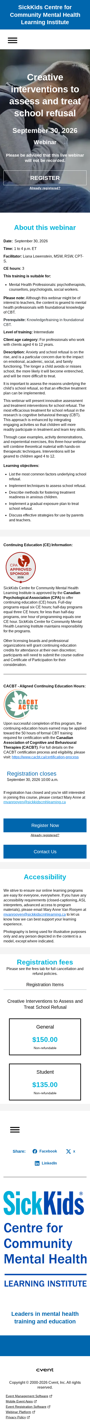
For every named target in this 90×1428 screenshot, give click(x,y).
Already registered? (45, 188)
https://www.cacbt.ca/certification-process (45, 757)
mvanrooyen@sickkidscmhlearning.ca (34, 914)
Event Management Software (27, 1396)
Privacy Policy (16, 1417)
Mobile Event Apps (19, 1401)
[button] (10, 39)
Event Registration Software (26, 1406)
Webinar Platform (18, 1412)
